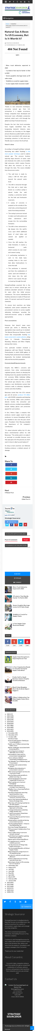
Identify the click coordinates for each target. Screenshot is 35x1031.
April (10, 875)
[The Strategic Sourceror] (17, 9)
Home (7, 24)
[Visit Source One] (11, 473)
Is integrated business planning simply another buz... (18, 810)
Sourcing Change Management (17, 827)
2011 (8, 886)
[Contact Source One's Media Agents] (17, 987)
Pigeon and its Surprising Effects (18, 839)
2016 (8, 727)
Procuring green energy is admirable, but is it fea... (16, 751)
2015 (8, 729)
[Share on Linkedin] (11, 478)
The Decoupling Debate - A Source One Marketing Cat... (18, 824)
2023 (8, 714)
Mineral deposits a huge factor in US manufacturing (18, 852)
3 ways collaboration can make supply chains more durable (21, 698)
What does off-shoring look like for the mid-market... (19, 803)
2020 (8, 720)
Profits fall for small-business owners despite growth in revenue (21, 678)
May (9, 873)
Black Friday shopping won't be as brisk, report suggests (21, 688)
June (10, 871)
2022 (8, 716)
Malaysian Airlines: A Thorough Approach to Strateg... (17, 807)
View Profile (12, 522)
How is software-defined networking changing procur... (18, 758)
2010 (8, 888)
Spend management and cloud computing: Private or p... (17, 779)
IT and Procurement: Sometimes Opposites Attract (18, 814)
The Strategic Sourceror (11, 1026)
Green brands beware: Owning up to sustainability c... (18, 741)
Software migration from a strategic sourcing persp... (17, 786)
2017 (8, 725)
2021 (8, 718)
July (9, 869)
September (12, 865)
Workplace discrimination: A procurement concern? (16, 769)
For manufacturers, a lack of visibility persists (16, 842)
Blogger (26, 539)
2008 (8, 892)
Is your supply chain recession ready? (17, 83)
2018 (8, 723)
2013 (8, 882)
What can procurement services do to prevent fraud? (19, 772)
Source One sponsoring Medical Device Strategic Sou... (18, 800)
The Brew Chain (13, 738)
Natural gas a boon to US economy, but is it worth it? (17, 35)
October (11, 737)
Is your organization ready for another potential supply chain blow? (21, 668)
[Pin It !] (11, 482)
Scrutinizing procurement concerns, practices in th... (17, 796)
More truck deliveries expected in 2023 (20, 588)
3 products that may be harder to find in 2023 (20, 597)
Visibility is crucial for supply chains (17, 81)
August (10, 867)
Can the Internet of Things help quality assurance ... (17, 845)
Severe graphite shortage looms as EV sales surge (21, 606)
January (11, 880)
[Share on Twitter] (11, 469)
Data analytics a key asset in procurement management (17, 755)
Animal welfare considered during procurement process (18, 821)
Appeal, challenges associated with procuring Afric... (19, 748)
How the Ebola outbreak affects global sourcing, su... (17, 776)
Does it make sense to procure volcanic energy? (17, 833)
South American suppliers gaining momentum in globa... (18, 836)
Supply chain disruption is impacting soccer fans (21, 657)
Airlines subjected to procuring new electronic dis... (17, 859)
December (11, 733)
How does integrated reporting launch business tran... (17, 793)
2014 (8, 731)
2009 (8, 890)
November (11, 735)
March (10, 877)
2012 (8, 884)
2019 (8, 721)
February (11, 879)
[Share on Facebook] (11, 465)
